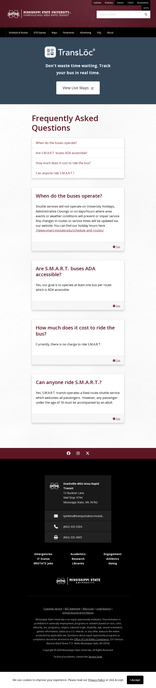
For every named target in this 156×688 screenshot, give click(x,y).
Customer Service (52, 608)
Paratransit (68, 32)
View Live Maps (76, 87)
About (110, 32)
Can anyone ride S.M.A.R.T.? (55, 173)
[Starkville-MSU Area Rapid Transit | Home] (39, 14)
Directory (110, 2)
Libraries (78, 563)
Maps (54, 32)
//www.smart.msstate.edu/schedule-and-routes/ (70, 230)
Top (117, 246)
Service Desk (95, 656)
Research (78, 559)
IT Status (43, 559)
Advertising (85, 32)
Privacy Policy (96, 680)
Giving (112, 563)
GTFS (145, 8)
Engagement (113, 554)
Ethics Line (88, 608)
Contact (120, 2)
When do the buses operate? (56, 143)
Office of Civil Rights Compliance (91, 639)
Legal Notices (103, 608)
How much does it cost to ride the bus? (63, 163)
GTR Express (40, 32)
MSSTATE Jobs (43, 563)
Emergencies (43, 554)
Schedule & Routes (18, 32)
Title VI (130, 2)
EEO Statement (72, 608)
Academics (78, 554)
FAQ (99, 32)
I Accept (135, 680)
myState (98, 2)
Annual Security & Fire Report (78, 612)
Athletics (112, 559)
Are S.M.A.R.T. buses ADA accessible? (61, 153)
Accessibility (142, 2)
